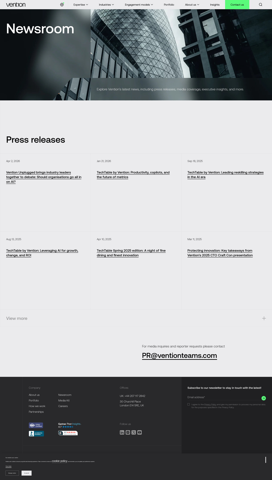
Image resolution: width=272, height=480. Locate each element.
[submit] (263, 398)
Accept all (26, 473)
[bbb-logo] (42, 425)
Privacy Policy (210, 404)
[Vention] (15, 4)
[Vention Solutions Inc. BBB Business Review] (42, 433)
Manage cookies (12, 473)
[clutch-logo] (68, 433)
